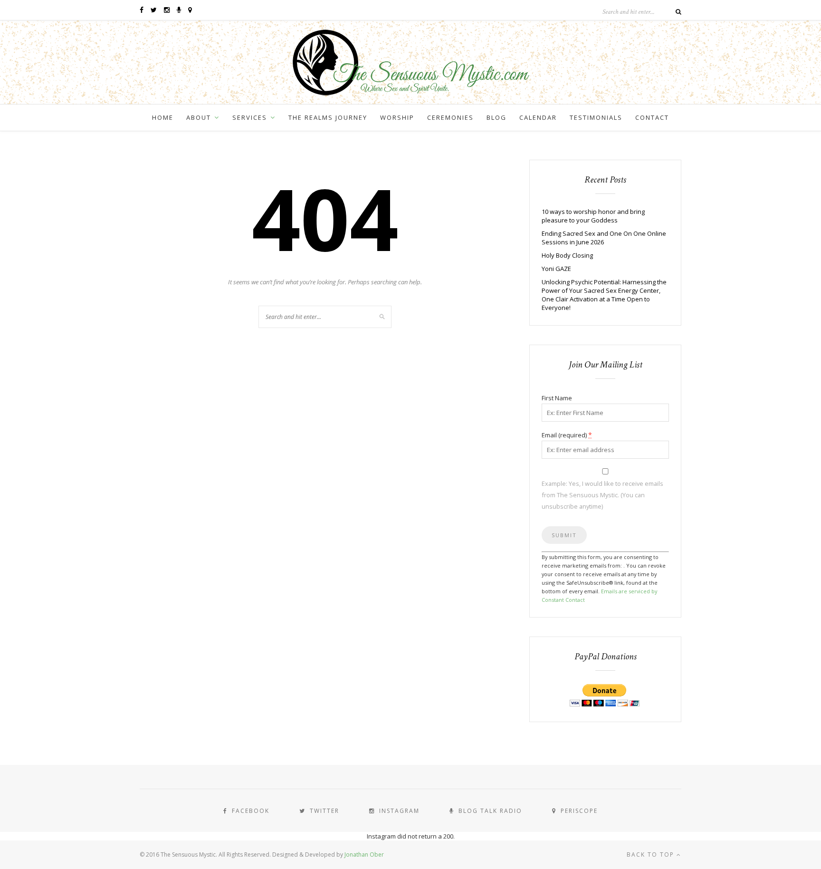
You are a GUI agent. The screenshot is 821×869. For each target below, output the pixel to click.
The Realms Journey (327, 117)
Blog (496, 117)
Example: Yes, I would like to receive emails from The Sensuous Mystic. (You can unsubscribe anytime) (602, 495)
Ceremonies (450, 117)
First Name (557, 398)
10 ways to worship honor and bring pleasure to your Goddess (593, 215)
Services (249, 117)
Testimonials (596, 117)
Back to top (652, 854)
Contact (652, 117)
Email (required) (567, 434)
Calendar (538, 117)
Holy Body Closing (567, 255)
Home (162, 117)
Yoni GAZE (556, 268)
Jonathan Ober (364, 854)
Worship (397, 117)
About (198, 117)
